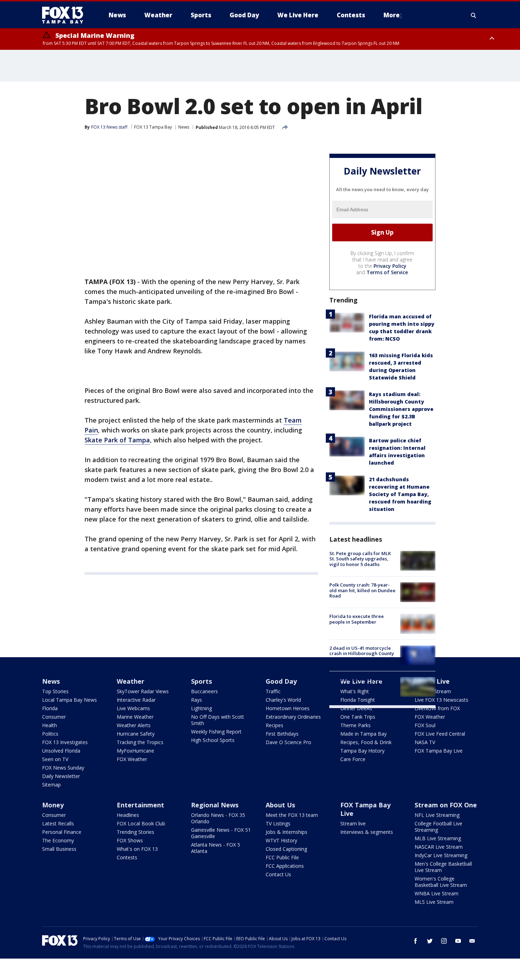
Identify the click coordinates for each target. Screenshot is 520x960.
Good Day (281, 681)
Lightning (201, 708)
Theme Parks (355, 725)
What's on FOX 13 (137, 849)
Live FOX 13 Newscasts (441, 699)
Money (53, 805)
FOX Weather (132, 759)
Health (49, 725)
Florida (50, 708)
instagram (444, 941)
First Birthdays (282, 733)
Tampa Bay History (362, 750)
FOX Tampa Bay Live (439, 750)
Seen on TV (55, 759)
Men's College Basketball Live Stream (443, 866)
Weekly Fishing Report (216, 731)
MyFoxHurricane (135, 750)
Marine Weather (135, 716)
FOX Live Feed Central (440, 733)
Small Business (59, 849)
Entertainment (140, 805)
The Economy (58, 840)
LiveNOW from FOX (437, 708)
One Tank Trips (357, 716)
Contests (127, 857)
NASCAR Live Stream (439, 846)
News (183, 127)
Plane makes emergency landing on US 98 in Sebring (360, 682)
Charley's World (283, 699)
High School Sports (213, 740)
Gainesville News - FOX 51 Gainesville (221, 833)
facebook (415, 941)
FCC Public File (282, 857)
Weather (130, 681)
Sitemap (51, 784)
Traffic (273, 691)
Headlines (128, 815)
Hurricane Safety (136, 733)
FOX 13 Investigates (65, 742)
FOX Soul (425, 725)
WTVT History (281, 840)
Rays (196, 699)
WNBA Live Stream (436, 893)
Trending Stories (135, 832)
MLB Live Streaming (438, 838)
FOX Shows (130, 840)
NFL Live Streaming (437, 815)
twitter (429, 941)
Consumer (54, 716)
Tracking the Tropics (140, 742)
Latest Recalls (58, 823)
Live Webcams (133, 708)
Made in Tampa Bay (363, 733)
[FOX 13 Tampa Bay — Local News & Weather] (65, 15)
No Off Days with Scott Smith (217, 719)
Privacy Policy (390, 266)
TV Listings (278, 823)
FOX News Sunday (63, 767)
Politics (50, 733)
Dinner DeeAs (356, 708)
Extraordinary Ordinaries (293, 716)
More (391, 15)
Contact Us (278, 874)
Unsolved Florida (61, 750)
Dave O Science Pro (288, 742)
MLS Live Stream (434, 902)
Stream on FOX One (446, 805)
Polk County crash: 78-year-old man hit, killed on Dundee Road (362, 590)
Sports (201, 681)
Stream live (353, 823)
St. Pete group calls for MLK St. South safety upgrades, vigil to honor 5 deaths (360, 558)
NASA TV (425, 742)
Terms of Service (387, 272)
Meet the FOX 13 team (292, 815)
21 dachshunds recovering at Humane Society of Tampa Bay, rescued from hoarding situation (400, 494)
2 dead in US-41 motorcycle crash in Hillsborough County (361, 651)
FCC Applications (285, 865)
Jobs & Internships (286, 832)
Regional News (214, 805)
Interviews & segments (366, 832)
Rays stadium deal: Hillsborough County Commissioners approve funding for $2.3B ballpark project (401, 409)
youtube (458, 941)
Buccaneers (204, 691)
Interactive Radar (136, 699)
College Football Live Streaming (438, 826)
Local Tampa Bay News (69, 699)
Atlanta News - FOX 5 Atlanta (215, 847)
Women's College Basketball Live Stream (441, 881)
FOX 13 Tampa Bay (153, 127)
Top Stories (55, 691)
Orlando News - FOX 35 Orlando (218, 818)
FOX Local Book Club (141, 823)
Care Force (352, 759)
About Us (280, 805)
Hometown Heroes (288, 708)
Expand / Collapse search (473, 15)
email (472, 941)
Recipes (274, 725)
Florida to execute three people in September (356, 619)
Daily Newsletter (61, 776)
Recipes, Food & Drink (366, 742)
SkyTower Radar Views (143, 691)
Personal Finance (61, 832)
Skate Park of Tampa (117, 440)
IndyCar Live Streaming (441, 855)
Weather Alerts (134, 725)
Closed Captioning (286, 849)
